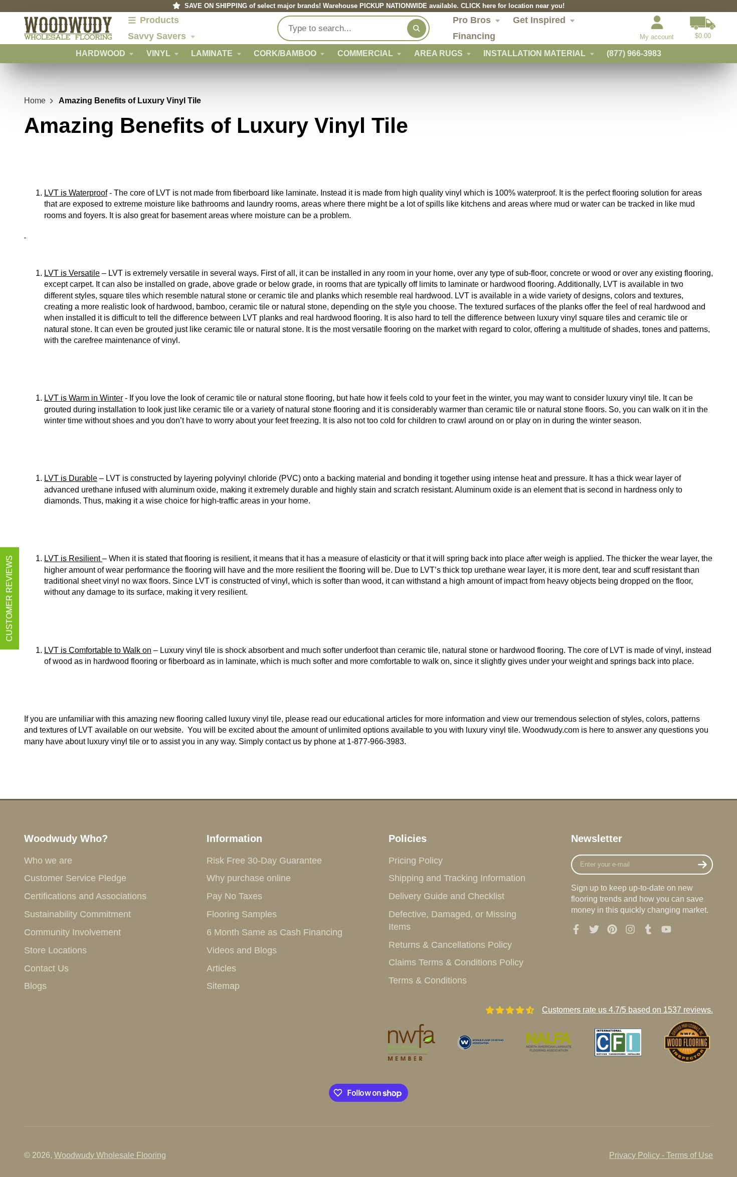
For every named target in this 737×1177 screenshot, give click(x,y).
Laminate (212, 53)
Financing (474, 36)
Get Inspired (539, 20)
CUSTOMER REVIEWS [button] (9, 598)
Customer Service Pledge (75, 878)
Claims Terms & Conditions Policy (456, 962)
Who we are (48, 861)
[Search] (416, 28)
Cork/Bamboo (285, 53)
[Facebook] (576, 929)
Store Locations (55, 950)
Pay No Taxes (234, 896)
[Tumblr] (648, 929)
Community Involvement (72, 932)
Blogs (35, 986)
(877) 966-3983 (634, 53)
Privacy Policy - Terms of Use (661, 1155)
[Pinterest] (612, 929)
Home (35, 100)
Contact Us (46, 968)
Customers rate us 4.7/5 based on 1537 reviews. (627, 1009)
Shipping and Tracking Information (457, 878)
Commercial (365, 53)
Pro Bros (472, 20)
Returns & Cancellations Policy (450, 945)
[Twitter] (594, 929)
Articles (221, 968)
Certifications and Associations (85, 896)
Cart (702, 28)
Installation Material (534, 53)
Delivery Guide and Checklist (446, 896)
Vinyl (158, 53)
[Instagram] (630, 929)
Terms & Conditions (428, 980)
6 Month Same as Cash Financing (274, 932)
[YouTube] (666, 929)
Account (657, 28)
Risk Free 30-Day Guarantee (264, 861)
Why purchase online (249, 878)
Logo (68, 28)
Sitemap (223, 986)
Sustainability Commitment (77, 914)
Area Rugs (438, 53)
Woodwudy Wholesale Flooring (110, 1155)
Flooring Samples (242, 914)
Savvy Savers (157, 36)
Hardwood (100, 53)
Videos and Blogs (242, 950)
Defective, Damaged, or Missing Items (452, 920)
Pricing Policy (416, 861)
